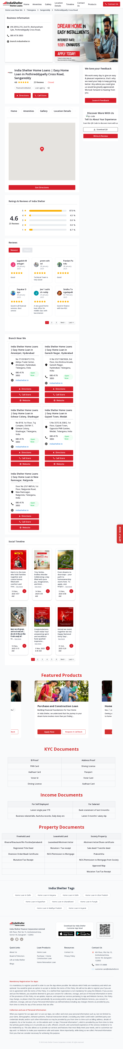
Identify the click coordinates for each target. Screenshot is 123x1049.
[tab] (14, 111)
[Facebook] (12, 939)
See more (19, 587)
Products (92, 4)
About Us (13, 952)
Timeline (70, 4)
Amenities (37, 4)
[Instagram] (16, 939)
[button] (42, 149)
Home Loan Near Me (13, 10)
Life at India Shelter (17, 960)
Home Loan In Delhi (23, 895)
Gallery (48, 4)
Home (26, 4)
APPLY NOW (119, 533)
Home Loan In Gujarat (77, 908)
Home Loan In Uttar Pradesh (96, 895)
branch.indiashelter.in (20, 41)
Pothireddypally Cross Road (66, 10)
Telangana (31, 10)
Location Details (59, 4)
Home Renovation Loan (46, 962)
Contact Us (81, 4)
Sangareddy (45, 10)
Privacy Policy (69, 956)
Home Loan (41, 952)
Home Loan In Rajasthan (35, 901)
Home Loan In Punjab (88, 901)
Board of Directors (17, 956)
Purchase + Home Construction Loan (44, 957)
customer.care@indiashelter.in (107, 969)
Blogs (12, 964)
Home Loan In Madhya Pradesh (49, 908)
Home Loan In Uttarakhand (62, 901)
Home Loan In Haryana (47, 895)
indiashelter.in (22, 380)
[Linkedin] (21, 939)
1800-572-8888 (101, 965)
